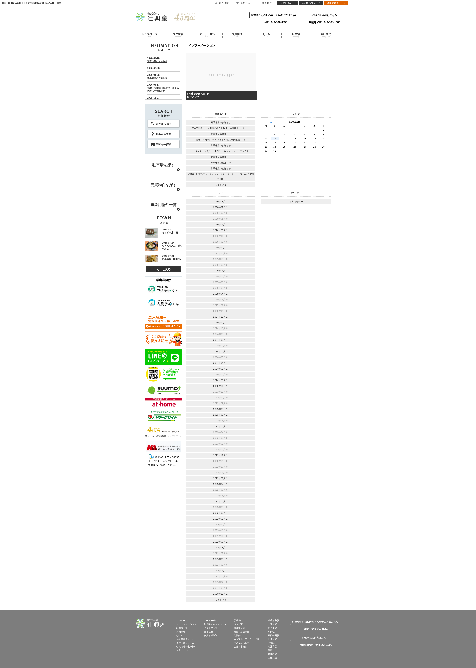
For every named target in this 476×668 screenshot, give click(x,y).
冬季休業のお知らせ (221, 145)
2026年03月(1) (220, 230)
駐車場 (296, 35)
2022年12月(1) (220, 455)
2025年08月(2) (220, 270)
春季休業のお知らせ (221, 134)
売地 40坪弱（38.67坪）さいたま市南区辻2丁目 (221, 139)
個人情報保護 (210, 635)
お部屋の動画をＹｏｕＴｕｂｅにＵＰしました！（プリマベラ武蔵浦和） (220, 176)
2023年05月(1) (220, 426)
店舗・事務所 (240, 646)
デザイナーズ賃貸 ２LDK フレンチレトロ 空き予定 (221, 151)
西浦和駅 (272, 657)
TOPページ (182, 620)
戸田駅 (271, 631)
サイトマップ (210, 628)
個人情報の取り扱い (186, 646)
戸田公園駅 (273, 635)
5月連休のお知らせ (198, 93)
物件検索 (178, 35)
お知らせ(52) (296, 201)
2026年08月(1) (220, 201)
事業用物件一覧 (164, 205)
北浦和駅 (272, 639)
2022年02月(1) (220, 513)
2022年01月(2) (220, 518)
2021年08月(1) (220, 547)
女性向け (238, 635)
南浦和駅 (272, 646)
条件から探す (163, 123)
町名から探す (163, 133)
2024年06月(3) (220, 351)
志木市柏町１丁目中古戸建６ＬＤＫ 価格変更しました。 (221, 128)
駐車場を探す (163, 165)
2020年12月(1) (220, 593)
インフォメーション (186, 624)
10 (274, 138)
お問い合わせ (183, 650)
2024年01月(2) (220, 380)
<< (270, 122)
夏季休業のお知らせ (221, 122)
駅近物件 (238, 620)
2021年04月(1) (220, 570)
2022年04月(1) (220, 501)
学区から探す (163, 144)
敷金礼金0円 (240, 628)
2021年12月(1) (220, 524)
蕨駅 (270, 650)
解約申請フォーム (185, 639)
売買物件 (237, 35)
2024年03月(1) (220, 368)
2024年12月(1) (220, 317)
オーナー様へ (207, 35)
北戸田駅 (272, 628)
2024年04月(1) (220, 363)
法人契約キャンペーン (215, 624)
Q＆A (266, 35)
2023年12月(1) (220, 386)
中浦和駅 (272, 624)
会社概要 (326, 35)
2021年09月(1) (220, 542)
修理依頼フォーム (185, 643)
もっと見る (164, 269)
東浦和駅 (272, 654)
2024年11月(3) (220, 322)
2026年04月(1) (220, 224)
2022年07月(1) (220, 484)
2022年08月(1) (220, 478)
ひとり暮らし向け (243, 643)
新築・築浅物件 (241, 631)
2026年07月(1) (220, 207)
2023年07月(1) (220, 415)
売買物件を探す (164, 185)
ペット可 (238, 624)
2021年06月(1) (220, 559)
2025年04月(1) (220, 294)
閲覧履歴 (267, 3)
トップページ (149, 35)
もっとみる (220, 184)
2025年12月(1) (220, 247)
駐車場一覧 (182, 628)
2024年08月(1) (220, 340)
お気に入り (247, 3)
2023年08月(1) (220, 409)
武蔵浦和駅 (273, 620)
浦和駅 (271, 643)
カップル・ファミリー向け (247, 639)
